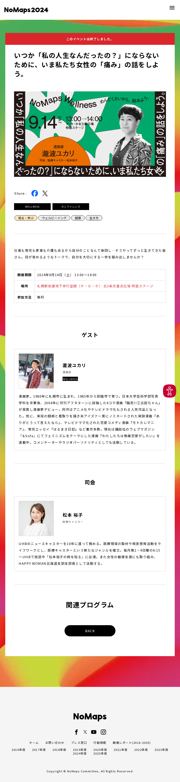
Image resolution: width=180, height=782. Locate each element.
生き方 (94, 218)
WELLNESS (32, 206)
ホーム (34, 742)
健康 (78, 218)
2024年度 (80, 753)
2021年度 (121, 750)
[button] (169, 391)
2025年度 (100, 753)
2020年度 (100, 750)
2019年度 (80, 750)
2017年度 (39, 750)
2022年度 (141, 750)
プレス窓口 (79, 742)
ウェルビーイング (54, 218)
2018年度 (59, 750)
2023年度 (161, 750)
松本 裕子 (73, 515)
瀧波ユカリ (74, 365)
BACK (90, 630)
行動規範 (100, 742)
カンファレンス (71, 206)
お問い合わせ (55, 742)
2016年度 (18, 750)
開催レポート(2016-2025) (132, 742)
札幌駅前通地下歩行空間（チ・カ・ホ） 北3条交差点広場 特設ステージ (95, 286)
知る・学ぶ (26, 218)
